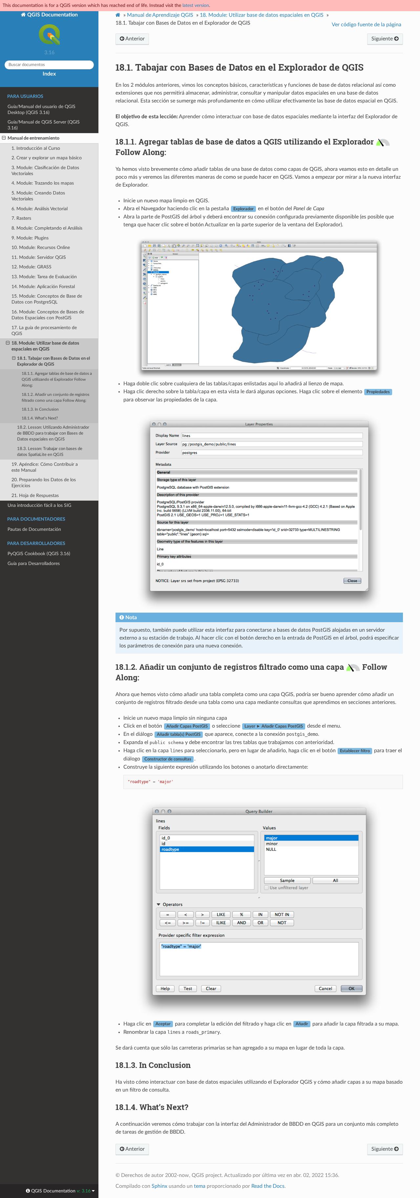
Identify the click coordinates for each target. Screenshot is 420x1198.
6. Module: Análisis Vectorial (39, 208)
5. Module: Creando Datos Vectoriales (38, 196)
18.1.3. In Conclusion (40, 409)
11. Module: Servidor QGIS (38, 257)
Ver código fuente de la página (366, 24)
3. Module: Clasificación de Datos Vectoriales (45, 170)
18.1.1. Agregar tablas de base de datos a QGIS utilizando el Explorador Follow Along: (57, 379)
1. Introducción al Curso (35, 148)
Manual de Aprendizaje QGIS (160, 15)
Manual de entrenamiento (33, 138)
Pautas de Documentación (34, 529)
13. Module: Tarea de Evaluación (44, 276)
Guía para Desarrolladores (34, 563)
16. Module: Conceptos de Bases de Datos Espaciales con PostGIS (47, 314)
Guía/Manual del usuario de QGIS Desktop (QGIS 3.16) (41, 109)
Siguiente (382, 38)
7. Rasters (21, 218)
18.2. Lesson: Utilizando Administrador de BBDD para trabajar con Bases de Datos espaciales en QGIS (53, 433)
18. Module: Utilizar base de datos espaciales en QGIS (45, 346)
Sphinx (159, 1186)
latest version (195, 5)
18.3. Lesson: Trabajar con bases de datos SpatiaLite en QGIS (49, 452)
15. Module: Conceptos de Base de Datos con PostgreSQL (46, 299)
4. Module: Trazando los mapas (42, 183)
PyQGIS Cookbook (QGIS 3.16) (39, 553)
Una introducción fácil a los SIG (39, 505)
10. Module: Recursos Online (40, 247)
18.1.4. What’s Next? (40, 418)
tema (199, 1186)
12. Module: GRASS (31, 266)
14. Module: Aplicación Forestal (43, 286)
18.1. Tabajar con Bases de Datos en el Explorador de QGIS (53, 361)
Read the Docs (267, 1186)
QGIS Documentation (52, 14)
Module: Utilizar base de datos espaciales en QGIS (262, 15)
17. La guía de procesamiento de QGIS (44, 330)
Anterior (134, 38)
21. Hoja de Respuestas (35, 495)
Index (49, 74)
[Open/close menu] (4, 138)
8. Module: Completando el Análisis (46, 228)
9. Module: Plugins (30, 238)
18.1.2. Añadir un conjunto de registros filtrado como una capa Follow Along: (55, 397)
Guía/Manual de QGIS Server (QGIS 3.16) (44, 125)
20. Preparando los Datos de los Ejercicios (43, 482)
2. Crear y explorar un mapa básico (46, 157)
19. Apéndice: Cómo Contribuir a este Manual (44, 467)
